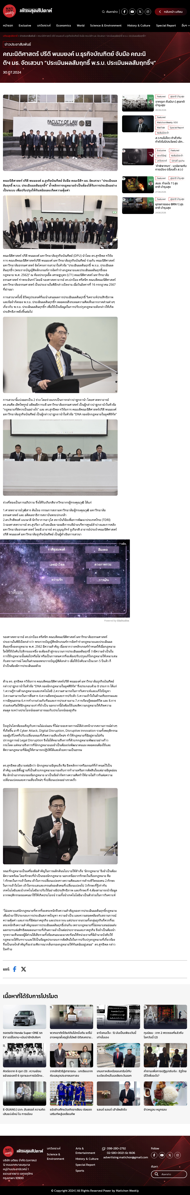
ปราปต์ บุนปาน (178, 160)
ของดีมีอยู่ (161, 155)
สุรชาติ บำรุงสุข (177, 96)
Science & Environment (106, 25)
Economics (63, 25)
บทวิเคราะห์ (44, 25)
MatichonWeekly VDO (167, 122)
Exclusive (25, 25)
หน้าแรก (8, 25)
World (80, 25)
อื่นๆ (184, 25)
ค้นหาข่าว (112, 11)
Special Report (166, 25)
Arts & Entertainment (85, 1150)
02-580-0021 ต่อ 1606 (121, 1153)
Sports (80, 1170)
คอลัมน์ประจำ (163, 132)
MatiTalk (161, 127)
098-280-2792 (116, 1148)
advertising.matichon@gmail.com (125, 1157)
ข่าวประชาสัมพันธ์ (18, 44)
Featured (161, 96)
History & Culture (138, 25)
